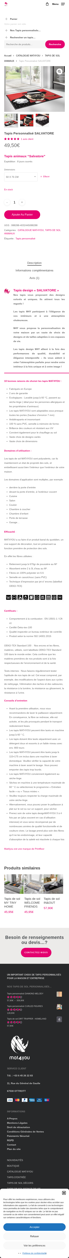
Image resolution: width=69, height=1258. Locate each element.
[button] (64, 1193)
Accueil (7, 55)
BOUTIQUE (13, 1166)
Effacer (46, 176)
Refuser (34, 1236)
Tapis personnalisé (25, 238)
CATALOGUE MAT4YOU (28, 55)
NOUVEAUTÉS (15, 1160)
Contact (11, 1144)
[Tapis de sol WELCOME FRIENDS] (34, 884)
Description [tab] (34, 263)
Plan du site (14, 1149)
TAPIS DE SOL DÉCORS (20, 1183)
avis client (27, 139)
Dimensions (9, 170)
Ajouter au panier (22, 214)
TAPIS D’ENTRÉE (16, 1177)
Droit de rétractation (18, 1127)
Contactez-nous (36, 952)
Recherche (55, 44)
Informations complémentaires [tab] (34, 270)
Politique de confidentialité (34, 1253)
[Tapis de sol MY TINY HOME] (14, 884)
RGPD (10, 1140)
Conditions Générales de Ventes (25, 1131)
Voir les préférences (34, 1245)
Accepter (35, 1227)
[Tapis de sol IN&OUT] (53, 884)
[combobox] (21, 176)
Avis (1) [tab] (34, 278)
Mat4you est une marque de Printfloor (24, 848)
